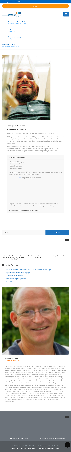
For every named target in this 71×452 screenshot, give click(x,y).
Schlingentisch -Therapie (16, 126)
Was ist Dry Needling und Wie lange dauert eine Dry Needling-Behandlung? (13, 257)
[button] (68, 240)
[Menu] (66, 14)
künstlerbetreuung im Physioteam (16, 279)
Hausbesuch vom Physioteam (19, 439)
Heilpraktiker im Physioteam (61, 256)
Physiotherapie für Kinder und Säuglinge (37, 256)
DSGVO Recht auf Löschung (47, 448)
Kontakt (35, 6)
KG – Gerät (9, 282)
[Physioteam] (12, 14)
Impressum (15, 448)
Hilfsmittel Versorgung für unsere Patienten (53, 439)
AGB (58, 448)
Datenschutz (32, 448)
